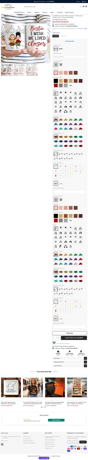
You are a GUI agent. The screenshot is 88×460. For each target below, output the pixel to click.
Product (29, 12)
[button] (69, 45)
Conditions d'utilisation (28, 440)
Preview (69, 333)
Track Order (60, 12)
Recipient (36, 12)
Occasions (44, 12)
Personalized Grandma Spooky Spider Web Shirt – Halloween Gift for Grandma (54, 403)
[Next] (47, 38)
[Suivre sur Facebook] (2, 444)
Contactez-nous (26, 436)
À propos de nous (27, 438)
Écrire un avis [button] (56, 420)
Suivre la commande (49, 446)
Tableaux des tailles (49, 442)
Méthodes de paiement (50, 440)
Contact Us (5, 440)
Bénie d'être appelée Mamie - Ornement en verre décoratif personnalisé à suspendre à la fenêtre (10, 403)
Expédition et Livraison (50, 444)
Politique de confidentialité (29, 443)
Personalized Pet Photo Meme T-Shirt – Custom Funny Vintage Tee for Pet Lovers (32, 403)
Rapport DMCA (48, 448)
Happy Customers (69, 12)
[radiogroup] (69, 49)
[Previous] (4, 38)
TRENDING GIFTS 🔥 (19, 12)
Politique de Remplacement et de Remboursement (52, 437)
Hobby (52, 12)
